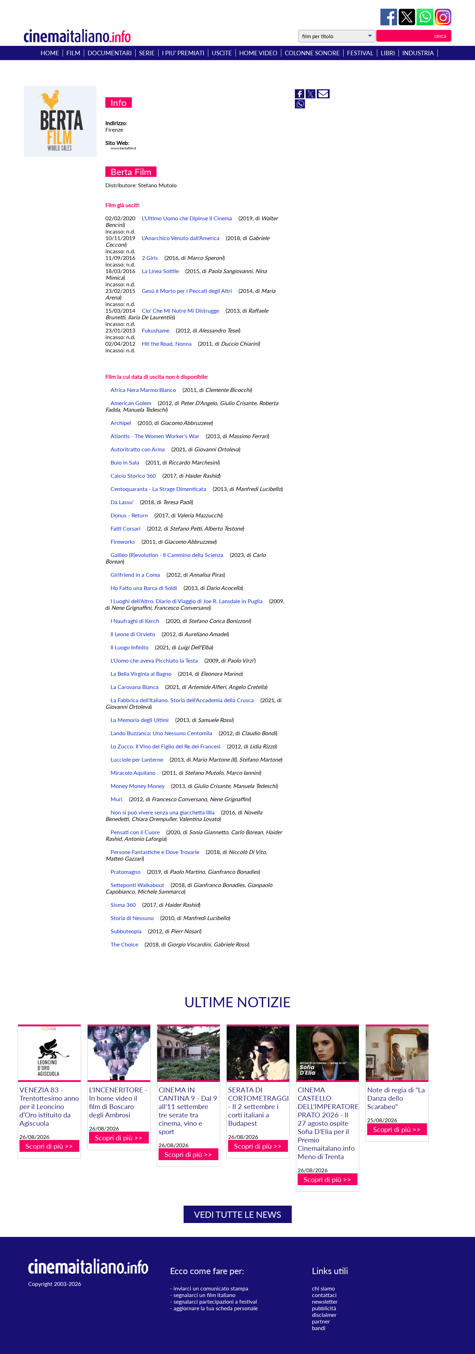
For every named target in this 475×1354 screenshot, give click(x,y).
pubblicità (324, 1308)
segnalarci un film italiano (204, 1294)
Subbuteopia (126, 931)
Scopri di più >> (49, 1146)
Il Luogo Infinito (129, 647)
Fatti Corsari (125, 528)
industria (418, 53)
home (50, 53)
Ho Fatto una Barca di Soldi (144, 587)
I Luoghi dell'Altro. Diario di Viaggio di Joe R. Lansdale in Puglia (187, 601)
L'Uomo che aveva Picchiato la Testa (154, 660)
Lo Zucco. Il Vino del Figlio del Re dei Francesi (165, 746)
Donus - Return (129, 515)
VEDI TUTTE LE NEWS (237, 1214)
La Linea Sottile (160, 271)
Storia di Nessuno (132, 917)
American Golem (131, 403)
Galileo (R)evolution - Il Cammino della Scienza (167, 554)
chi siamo (323, 1288)
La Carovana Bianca (135, 686)
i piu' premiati (183, 53)
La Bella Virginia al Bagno (141, 673)
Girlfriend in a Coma (135, 574)
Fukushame (155, 330)
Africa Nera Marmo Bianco (143, 389)
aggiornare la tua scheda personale (216, 1308)
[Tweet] (407, 23)
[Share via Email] (323, 96)
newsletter (325, 1301)
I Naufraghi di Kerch (135, 620)
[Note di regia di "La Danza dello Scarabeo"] (397, 1053)
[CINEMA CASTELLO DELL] (327, 1053)
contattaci (324, 1294)
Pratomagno (125, 871)
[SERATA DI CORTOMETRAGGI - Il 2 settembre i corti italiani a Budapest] (258, 1053)
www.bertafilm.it (123, 148)
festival (360, 53)
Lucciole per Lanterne (137, 759)
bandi (318, 1327)
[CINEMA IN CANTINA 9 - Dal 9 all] (188, 1053)
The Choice (124, 944)
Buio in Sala (125, 462)
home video (258, 53)
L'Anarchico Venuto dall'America (180, 238)
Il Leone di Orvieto (133, 634)
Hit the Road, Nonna (167, 343)
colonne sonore (312, 53)
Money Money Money (137, 785)
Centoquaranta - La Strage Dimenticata (158, 488)
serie (147, 53)
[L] (119, 1053)
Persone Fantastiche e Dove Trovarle (155, 851)
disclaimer (324, 1314)
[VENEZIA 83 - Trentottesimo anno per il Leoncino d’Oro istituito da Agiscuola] (49, 1053)
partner (321, 1321)
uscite (222, 53)
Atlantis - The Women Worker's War (155, 436)
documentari (110, 53)
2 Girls (150, 257)
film (73, 53)
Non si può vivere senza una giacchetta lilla (163, 812)
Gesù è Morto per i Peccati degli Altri (187, 290)
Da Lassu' (122, 502)
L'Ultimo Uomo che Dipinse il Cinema (187, 218)
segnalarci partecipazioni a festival (215, 1301)
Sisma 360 (123, 904)
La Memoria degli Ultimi (140, 719)
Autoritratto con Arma (138, 449)
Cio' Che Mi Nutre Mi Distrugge (180, 310)
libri (388, 53)
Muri (116, 799)
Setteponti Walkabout (137, 884)
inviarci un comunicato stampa (211, 1288)
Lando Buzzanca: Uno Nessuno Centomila (161, 733)
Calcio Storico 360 (133, 475)
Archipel (121, 422)
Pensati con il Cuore (135, 832)
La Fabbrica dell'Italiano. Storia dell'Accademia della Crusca (182, 700)
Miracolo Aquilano (133, 772)
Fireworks (123, 541)
